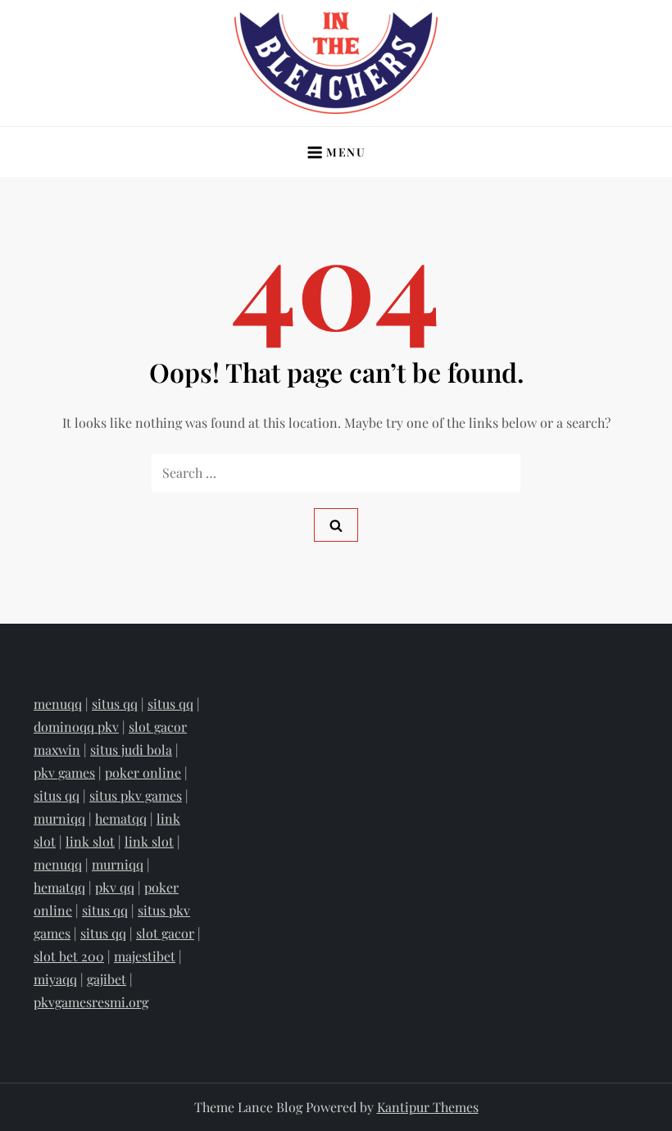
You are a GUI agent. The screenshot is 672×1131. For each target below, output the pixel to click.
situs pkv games (135, 795)
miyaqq (55, 979)
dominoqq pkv (76, 726)
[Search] (336, 525)
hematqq (121, 818)
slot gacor (165, 933)
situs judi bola (131, 749)
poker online (143, 772)
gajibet (106, 979)
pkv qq (114, 887)
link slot (90, 841)
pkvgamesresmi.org (91, 1002)
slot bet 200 (69, 956)
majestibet (144, 956)
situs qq (115, 703)
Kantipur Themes (428, 1106)
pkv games (64, 772)
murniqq (59, 818)
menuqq (58, 703)
